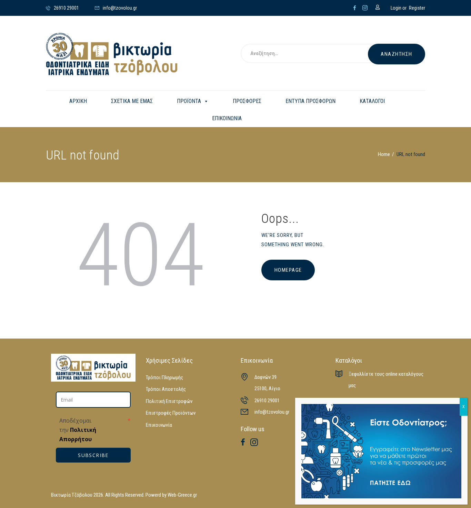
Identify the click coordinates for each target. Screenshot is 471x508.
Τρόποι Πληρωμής (164, 377)
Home (384, 154)
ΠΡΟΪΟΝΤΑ (189, 101)
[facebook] (355, 8)
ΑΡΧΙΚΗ (78, 101)
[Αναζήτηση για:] (313, 54)
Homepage (288, 270)
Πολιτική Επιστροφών (169, 401)
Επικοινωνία (159, 425)
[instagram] (365, 8)
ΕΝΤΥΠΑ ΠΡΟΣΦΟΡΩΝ (310, 101)
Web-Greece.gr (182, 495)
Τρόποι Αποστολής (166, 389)
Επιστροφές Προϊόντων (171, 413)
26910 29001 (267, 400)
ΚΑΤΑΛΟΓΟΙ (372, 101)
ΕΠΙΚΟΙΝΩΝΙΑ (227, 118)
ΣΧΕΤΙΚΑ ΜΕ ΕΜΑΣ (132, 101)
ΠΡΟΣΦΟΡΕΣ (247, 101)
